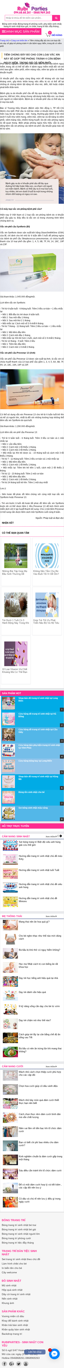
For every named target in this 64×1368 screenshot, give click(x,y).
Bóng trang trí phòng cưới (16, 1238)
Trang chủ (4, 40)
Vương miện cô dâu (13, 1316)
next (57, 607)
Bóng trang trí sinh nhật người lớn (21, 1233)
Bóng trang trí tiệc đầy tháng (18, 1242)
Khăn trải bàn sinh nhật (15, 1325)
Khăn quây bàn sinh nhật (16, 1329)
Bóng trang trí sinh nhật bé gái (19, 1229)
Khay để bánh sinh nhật (15, 1320)
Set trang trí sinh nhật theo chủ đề (21, 1259)
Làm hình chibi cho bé (14, 1263)
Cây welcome (9, 1272)
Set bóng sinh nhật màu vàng (33, 808)
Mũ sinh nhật (9, 1285)
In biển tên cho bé (12, 1268)
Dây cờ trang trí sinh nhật (16, 1294)
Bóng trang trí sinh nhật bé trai (19, 1225)
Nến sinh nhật (9, 1298)
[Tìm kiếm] (56, 18)
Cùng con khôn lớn (19, 40)
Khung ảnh (8, 1303)
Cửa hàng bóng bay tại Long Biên (35, 761)
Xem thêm (50, 837)
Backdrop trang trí (12, 1333)
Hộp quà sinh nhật (12, 1289)
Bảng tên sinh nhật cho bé (31, 792)
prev (6, 607)
